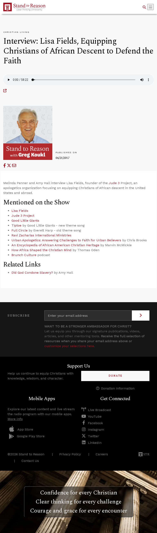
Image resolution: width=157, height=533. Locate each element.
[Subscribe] (140, 315)
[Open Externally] (5, 91)
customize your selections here (69, 346)
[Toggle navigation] (150, 7)
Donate (115, 376)
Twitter (93, 436)
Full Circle (19, 230)
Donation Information (118, 388)
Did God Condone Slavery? (32, 272)
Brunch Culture (23, 255)
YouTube (95, 416)
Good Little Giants (25, 220)
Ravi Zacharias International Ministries (41, 235)
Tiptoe (16, 225)
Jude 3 (114, 183)
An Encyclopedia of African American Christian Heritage (55, 245)
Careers (102, 454)
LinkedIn (95, 443)
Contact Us (30, 461)
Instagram (96, 430)
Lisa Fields (19, 211)
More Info (15, 419)
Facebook (95, 423)
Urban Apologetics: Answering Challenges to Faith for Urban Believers (66, 240)
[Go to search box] (144, 7)
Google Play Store (31, 436)
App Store (25, 429)
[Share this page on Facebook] (5, 165)
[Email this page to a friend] (14, 165)
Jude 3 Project (22, 216)
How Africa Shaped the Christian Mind (41, 250)
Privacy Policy (70, 454)
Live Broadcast (99, 410)
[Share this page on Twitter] (9, 165)
